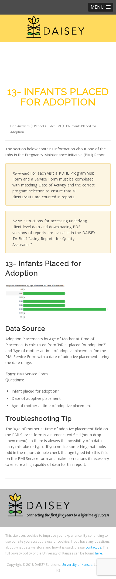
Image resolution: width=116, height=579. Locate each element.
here (98, 553)
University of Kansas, (77, 564)
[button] (100, 7)
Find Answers (19, 126)
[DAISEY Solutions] (55, 27)
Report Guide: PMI (47, 126)
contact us (93, 547)
